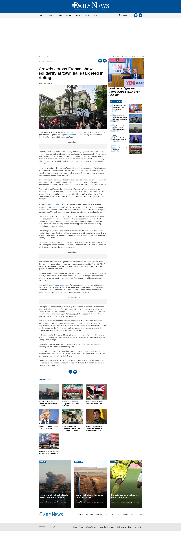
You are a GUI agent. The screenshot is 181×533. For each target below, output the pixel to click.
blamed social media (61, 285)
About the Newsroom (106, 527)
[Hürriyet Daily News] (90, 6)
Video (133, 514)
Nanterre (68, 221)
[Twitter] (140, 15)
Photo (95, 15)
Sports (87, 15)
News (41, 57)
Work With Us (91, 527)
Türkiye (41, 15)
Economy (50, 15)
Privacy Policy (78, 527)
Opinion (60, 15)
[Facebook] (136, 15)
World (68, 15)
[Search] (119, 15)
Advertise (138, 527)
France (73, 132)
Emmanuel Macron (54, 205)
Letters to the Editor (124, 527)
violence (84, 159)
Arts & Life (78, 15)
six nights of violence (67, 135)
